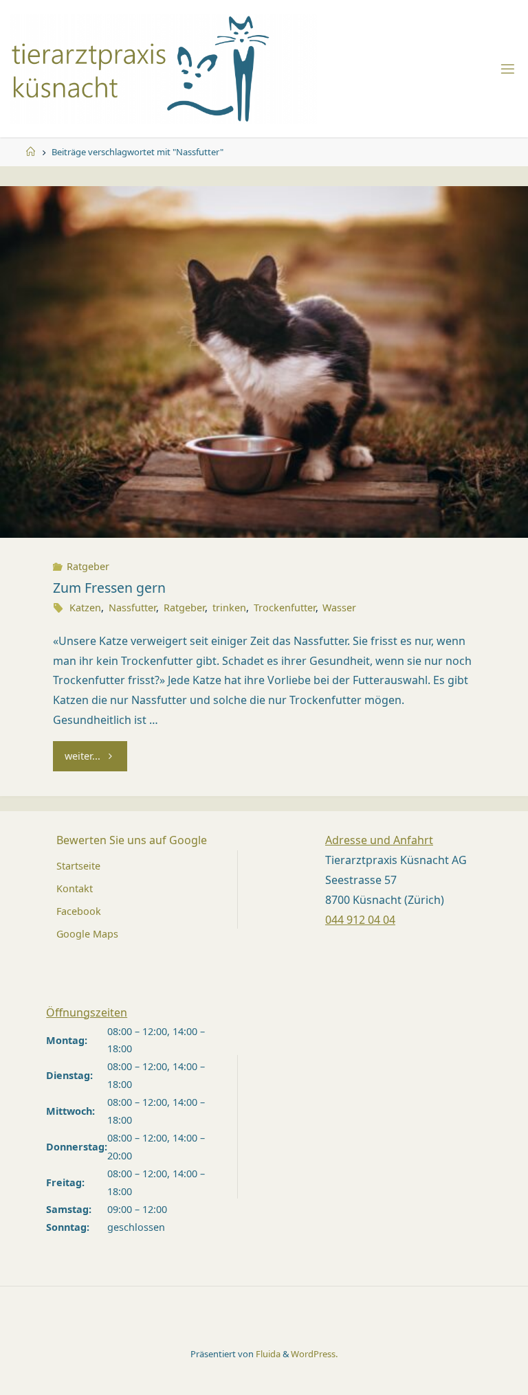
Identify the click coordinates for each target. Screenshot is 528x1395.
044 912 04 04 (360, 919)
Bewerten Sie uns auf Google (131, 840)
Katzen (85, 607)
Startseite (78, 865)
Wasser (339, 607)
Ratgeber (88, 566)
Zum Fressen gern (109, 587)
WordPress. (314, 1354)
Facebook (78, 911)
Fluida (267, 1354)
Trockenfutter (285, 607)
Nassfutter (132, 607)
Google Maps (87, 933)
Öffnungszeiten (86, 1012)
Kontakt (74, 888)
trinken (229, 607)
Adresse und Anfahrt (379, 840)
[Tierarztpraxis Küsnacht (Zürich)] (163, 68)
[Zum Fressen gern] (264, 361)
